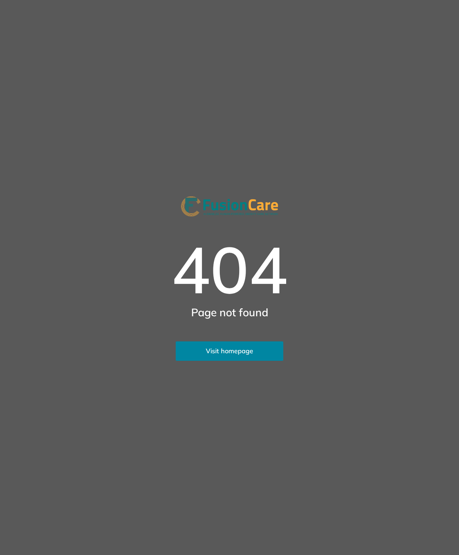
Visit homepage (229, 351)
